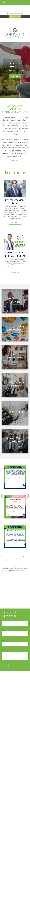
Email (3, 630)
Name (3, 620)
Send (5, 665)
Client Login (16, 16)
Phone (3, 640)
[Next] (28, 496)
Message (4, 650)
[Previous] (1, 496)
